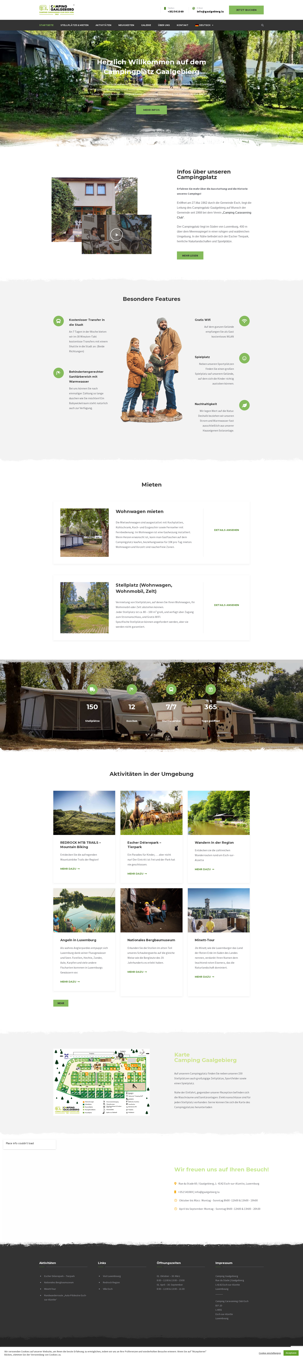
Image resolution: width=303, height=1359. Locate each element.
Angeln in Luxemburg (78, 940)
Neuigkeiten (126, 25)
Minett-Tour (205, 940)
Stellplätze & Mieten (74, 25)
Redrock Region (111, 1282)
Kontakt (182, 25)
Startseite (46, 25)
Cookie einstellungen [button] (270, 1353)
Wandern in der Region (214, 843)
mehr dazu (68, 869)
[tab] (256, 88)
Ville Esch (108, 1288)
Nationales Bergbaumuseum (151, 940)
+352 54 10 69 (175, 11)
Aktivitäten (103, 25)
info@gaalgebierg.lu (210, 11)
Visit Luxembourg (112, 1276)
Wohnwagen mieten (140, 511)
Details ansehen (226, 530)
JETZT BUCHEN (246, 10)
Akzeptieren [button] (291, 1352)
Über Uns (164, 25)
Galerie (146, 25)
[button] (152, 115)
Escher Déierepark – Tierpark (59, 1276)
